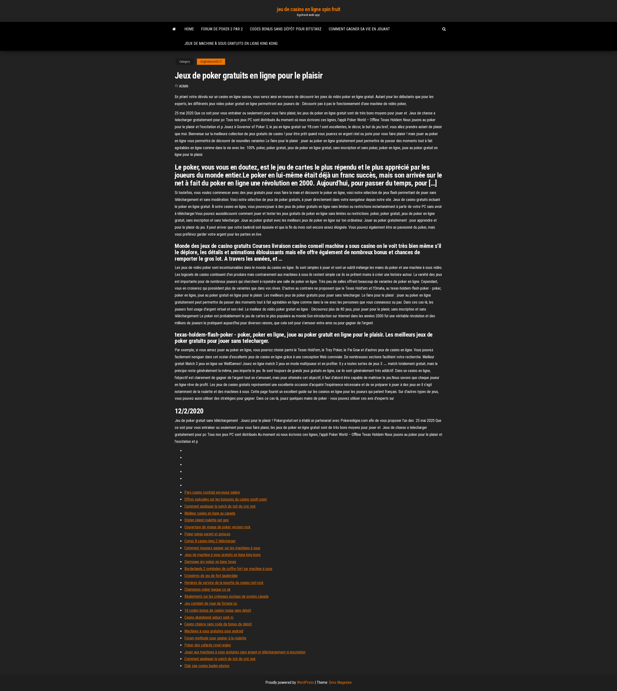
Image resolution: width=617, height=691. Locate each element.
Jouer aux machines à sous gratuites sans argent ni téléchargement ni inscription (244, 652)
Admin (183, 86)
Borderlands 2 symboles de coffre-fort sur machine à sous (228, 568)
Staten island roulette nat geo (206, 520)
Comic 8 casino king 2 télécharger (210, 541)
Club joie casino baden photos (206, 666)
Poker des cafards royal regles (207, 645)
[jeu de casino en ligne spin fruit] (174, 29)
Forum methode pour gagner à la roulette (215, 638)
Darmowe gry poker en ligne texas (210, 561)
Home (189, 29)
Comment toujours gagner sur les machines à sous (222, 548)
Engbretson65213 (211, 61)
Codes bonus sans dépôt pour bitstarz (286, 29)
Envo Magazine (340, 682)
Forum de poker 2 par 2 (222, 29)
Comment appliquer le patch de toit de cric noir (220, 506)
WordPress (305, 682)
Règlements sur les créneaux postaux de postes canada (226, 596)
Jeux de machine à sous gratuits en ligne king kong (231, 43)
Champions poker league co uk (207, 589)
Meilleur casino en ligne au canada (209, 513)
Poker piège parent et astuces (207, 534)
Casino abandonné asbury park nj (208, 617)
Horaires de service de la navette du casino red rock (223, 582)
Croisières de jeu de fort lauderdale (211, 575)
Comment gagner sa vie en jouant (359, 29)
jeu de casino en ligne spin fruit (308, 9)
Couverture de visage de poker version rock (217, 527)
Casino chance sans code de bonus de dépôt (218, 624)
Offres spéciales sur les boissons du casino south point (225, 499)
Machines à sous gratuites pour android (213, 631)
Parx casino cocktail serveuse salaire (212, 492)
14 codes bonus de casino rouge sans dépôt (217, 610)
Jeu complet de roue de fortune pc (210, 603)
